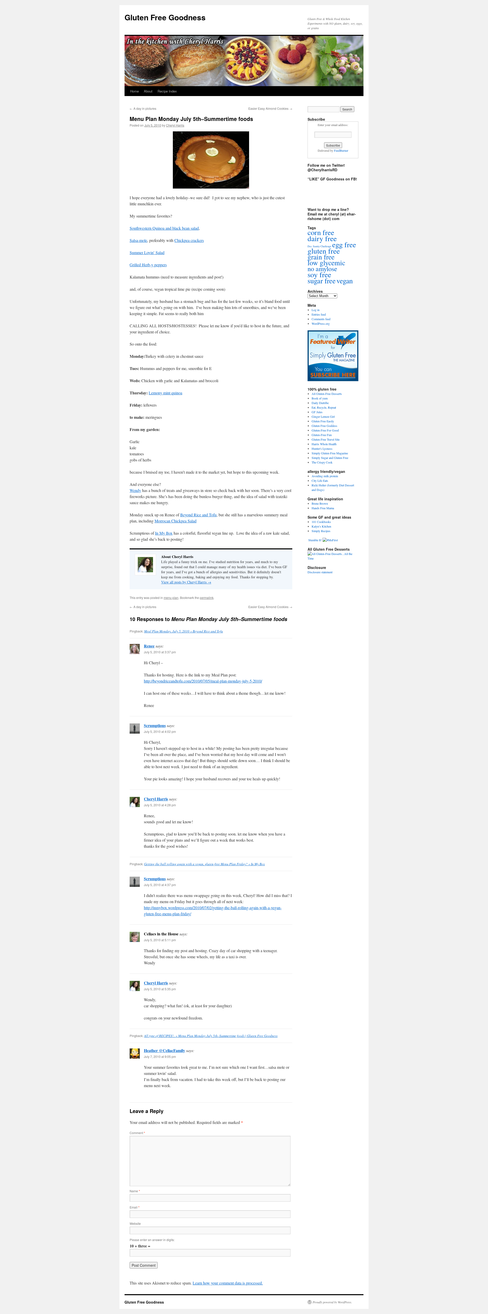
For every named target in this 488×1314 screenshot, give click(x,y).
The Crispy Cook (322, 462)
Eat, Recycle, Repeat (324, 407)
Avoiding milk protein (325, 476)
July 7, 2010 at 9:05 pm (160, 1056)
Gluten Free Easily (323, 421)
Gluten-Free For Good (325, 430)
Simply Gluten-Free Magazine (330, 453)
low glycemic (326, 262)
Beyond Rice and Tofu (198, 514)
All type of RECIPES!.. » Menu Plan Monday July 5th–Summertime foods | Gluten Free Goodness (211, 1035)
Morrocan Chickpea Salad (175, 520)
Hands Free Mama (323, 508)
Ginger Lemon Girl (323, 416)
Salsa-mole (138, 240)
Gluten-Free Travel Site (326, 439)
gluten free (324, 251)
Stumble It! (315, 540)
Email (135, 1207)
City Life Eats (320, 480)
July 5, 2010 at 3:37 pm (160, 652)
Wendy (135, 490)
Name (135, 1191)
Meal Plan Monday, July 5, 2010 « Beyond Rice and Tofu (183, 631)
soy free (319, 274)
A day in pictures (143, 108)
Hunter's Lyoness (322, 448)
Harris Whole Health (324, 444)
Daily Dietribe (320, 403)
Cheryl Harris (175, 125)
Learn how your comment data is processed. (228, 1283)
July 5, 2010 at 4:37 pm (160, 885)
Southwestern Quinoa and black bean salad (164, 228)
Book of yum (320, 398)
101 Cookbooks (321, 522)
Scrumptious (155, 725)
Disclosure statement (320, 572)
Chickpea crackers (189, 240)
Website (135, 1223)
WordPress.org (321, 323)
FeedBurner (341, 150)
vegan (345, 280)
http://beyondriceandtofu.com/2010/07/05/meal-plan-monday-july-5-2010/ (203, 681)
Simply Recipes (321, 531)
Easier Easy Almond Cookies (270, 108)
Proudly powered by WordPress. (332, 1302)
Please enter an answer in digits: (152, 1240)
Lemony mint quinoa (165, 392)
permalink (207, 597)
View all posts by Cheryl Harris (186, 582)
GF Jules (317, 412)
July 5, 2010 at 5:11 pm (160, 940)
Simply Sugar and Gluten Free (330, 458)
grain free (321, 256)
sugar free (322, 280)
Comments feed (321, 319)
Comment (137, 1133)
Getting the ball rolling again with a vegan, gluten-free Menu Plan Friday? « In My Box (204, 864)
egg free (344, 244)
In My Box (164, 533)
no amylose (322, 268)
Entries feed (319, 314)
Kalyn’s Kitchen (321, 526)
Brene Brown (320, 503)
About (148, 91)
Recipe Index (167, 91)
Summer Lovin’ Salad (147, 252)
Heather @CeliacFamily (164, 1050)
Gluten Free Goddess (324, 426)
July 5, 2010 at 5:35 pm (160, 989)
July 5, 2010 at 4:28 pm (160, 805)
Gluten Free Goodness (165, 17)
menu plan (171, 597)
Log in (315, 310)
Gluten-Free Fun (322, 435)
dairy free (322, 238)
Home (134, 91)
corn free (321, 232)
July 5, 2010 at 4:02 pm (160, 731)
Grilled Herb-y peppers (148, 264)
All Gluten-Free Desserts (327, 394)
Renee (149, 646)
